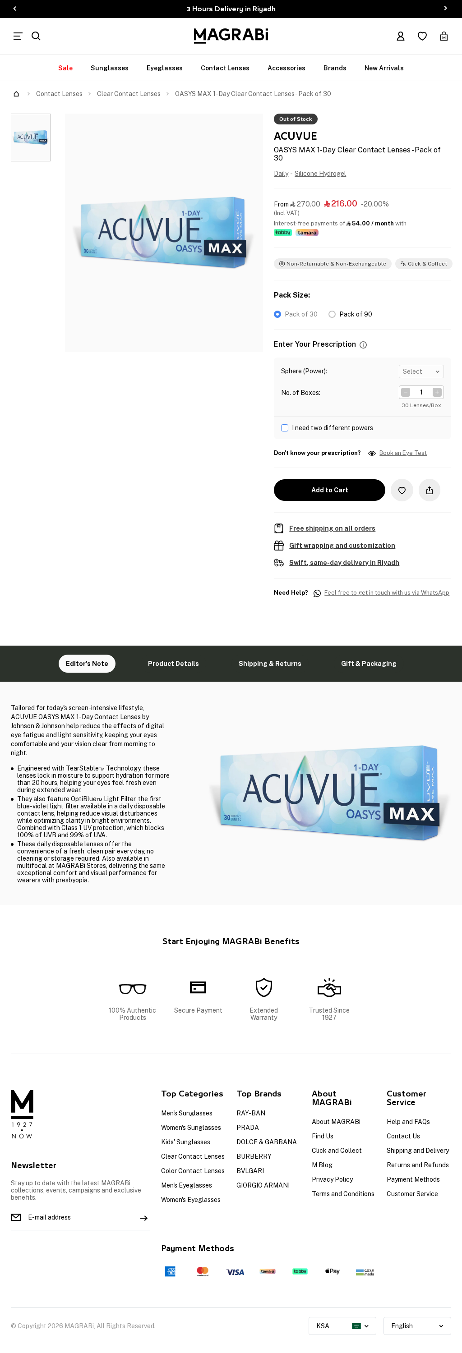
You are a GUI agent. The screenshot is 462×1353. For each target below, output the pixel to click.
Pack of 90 (355, 314)
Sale (65, 68)
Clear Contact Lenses (129, 93)
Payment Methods (413, 1179)
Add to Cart (329, 490)
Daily (281, 173)
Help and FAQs (408, 1121)
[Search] (36, 36)
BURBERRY (254, 1156)
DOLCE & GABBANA (266, 1142)
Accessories (286, 68)
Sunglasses (110, 68)
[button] (363, 344)
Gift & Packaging (369, 663)
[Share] (429, 490)
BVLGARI (250, 1170)
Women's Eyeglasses (191, 1199)
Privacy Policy (332, 1179)
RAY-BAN (250, 1113)
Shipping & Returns (270, 663)
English (402, 1326)
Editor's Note (87, 663)
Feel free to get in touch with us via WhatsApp (386, 593)
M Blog (322, 1165)
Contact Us (403, 1136)
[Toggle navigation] (18, 36)
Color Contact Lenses (193, 1170)
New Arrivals (384, 68)
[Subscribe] (144, 1217)
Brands (334, 68)
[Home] (16, 93)
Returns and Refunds (418, 1165)
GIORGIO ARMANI (263, 1185)
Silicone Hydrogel (320, 173)
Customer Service (412, 1193)
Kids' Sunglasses (185, 1142)
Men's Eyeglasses (186, 1185)
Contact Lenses (225, 68)
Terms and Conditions (343, 1193)
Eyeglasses (165, 68)
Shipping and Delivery (418, 1150)
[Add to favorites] (402, 490)
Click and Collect (337, 1150)
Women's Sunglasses (191, 1127)
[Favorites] (422, 36)
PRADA (247, 1127)
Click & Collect (427, 264)
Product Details (173, 663)
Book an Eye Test (403, 453)
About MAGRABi (336, 1121)
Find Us (322, 1136)
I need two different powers (332, 427)
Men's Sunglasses (187, 1113)
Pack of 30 (301, 314)
